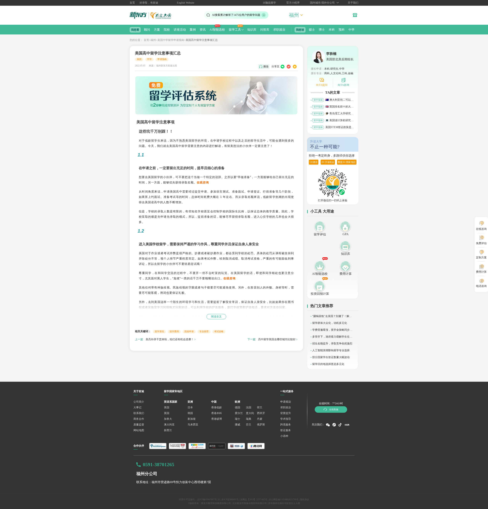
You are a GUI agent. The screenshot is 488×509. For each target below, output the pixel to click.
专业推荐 (204, 331)
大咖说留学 (269, 2)
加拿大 (168, 418)
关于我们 (353, 2)
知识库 (251, 29)
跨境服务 (285, 424)
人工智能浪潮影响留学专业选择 (331, 350)
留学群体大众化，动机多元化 (329, 323)
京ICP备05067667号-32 (208, 499)
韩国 (190, 413)
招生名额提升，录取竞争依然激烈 (332, 343)
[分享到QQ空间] (295, 67)
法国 (248, 407)
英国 (166, 413)
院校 (167, 29)
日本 (190, 407)
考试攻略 (218, 331)
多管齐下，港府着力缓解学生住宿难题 (332, 338)
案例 (193, 29)
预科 (342, 29)
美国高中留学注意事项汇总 (202, 40)
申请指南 (162, 59)
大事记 (137, 407)
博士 (322, 29)
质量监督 (138, 424)
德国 (237, 407)
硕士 (312, 29)
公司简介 (138, 401)
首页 (132, 2)
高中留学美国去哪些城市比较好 (276, 339)
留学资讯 (159, 331)
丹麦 (259, 418)
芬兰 (248, 424)
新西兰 (168, 430)
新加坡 (192, 418)
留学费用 (174, 331)
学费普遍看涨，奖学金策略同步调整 (332, 331)
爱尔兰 (239, 413)
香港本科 (216, 413)
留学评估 (320, 234)
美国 (139, 59)
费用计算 (346, 273)
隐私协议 (304, 499)
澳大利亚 (169, 424)
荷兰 (259, 407)
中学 (351, 29)
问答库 (264, 29)
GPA (346, 234)
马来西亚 (193, 424)
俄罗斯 (261, 424)
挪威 (237, 424)
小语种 (284, 436)
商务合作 (138, 418)
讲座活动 (180, 29)
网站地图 (138, 430)
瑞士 (237, 418)
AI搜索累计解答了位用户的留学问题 (236, 15)
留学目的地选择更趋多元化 (328, 364)
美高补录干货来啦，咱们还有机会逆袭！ (170, 339)
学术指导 (285, 418)
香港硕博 (216, 418)
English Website (185, 2)
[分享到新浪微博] (289, 67)
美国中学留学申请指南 (170, 40)
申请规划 (285, 401)
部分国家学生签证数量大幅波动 (331, 357)
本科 (332, 29)
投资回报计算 (320, 293)
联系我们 (138, 413)
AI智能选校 (217, 29)
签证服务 (285, 430)
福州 (153, 40)
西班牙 (261, 413)
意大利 (250, 413)
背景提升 (285, 413)
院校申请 (189, 331)
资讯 (203, 29)
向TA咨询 (343, 85)
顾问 (147, 29)
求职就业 (279, 29)
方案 (157, 29)
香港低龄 (216, 407)
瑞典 (248, 418)
